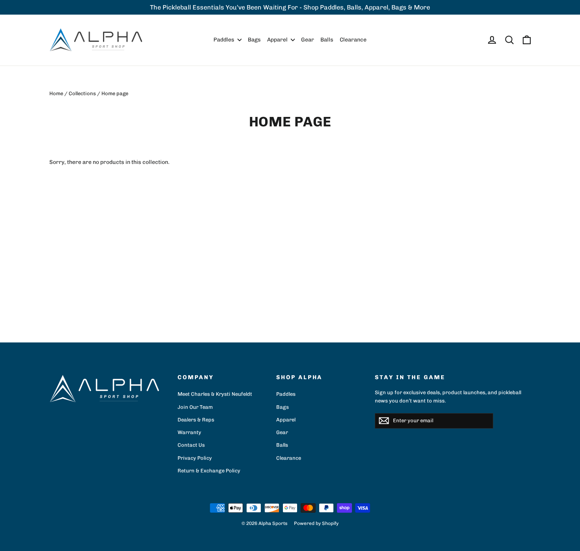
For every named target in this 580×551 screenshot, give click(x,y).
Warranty (189, 432)
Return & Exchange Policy (209, 471)
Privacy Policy (195, 458)
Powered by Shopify (316, 523)
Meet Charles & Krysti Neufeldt (215, 394)
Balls (326, 39)
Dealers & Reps (196, 420)
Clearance (353, 39)
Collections (82, 93)
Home (56, 93)
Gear (307, 39)
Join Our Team (195, 407)
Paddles (224, 39)
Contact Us (191, 445)
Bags (254, 39)
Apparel (278, 39)
